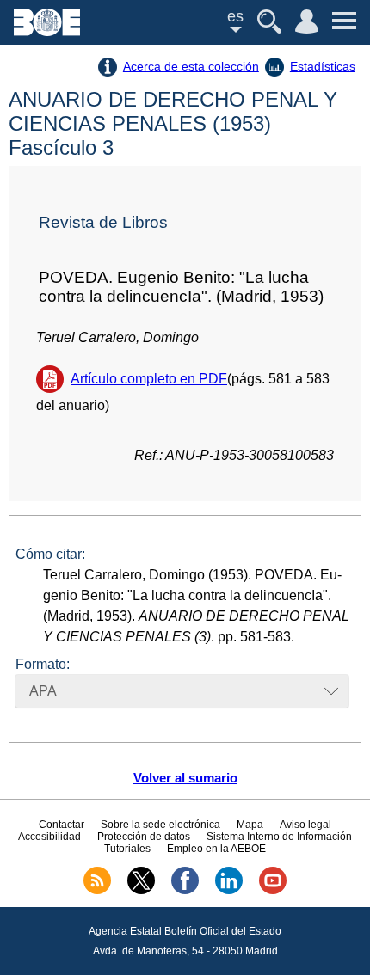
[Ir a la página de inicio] (47, 31)
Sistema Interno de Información (279, 837)
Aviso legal (305, 825)
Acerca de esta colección (191, 66)
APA (43, 691)
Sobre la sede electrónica (160, 825)
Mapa (250, 825)
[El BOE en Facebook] (185, 891)
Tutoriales (127, 849)
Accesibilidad (49, 837)
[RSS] (97, 891)
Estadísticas (322, 66)
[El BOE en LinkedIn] (229, 891)
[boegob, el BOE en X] (141, 891)
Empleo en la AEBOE (216, 849)
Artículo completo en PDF (149, 378)
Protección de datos (143, 837)
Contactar (61, 825)
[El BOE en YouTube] (273, 891)
